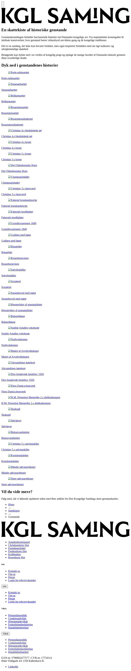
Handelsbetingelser (18, 627)
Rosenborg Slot (16, 557)
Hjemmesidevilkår (18, 621)
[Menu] (2, 4)
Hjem (11, 504)
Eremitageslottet (16, 548)
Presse (11, 577)
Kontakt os (14, 571)
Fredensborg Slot (17, 551)
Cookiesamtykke (17, 618)
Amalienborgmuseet (19, 542)
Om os (11, 574)
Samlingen (14, 510)
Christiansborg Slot (18, 545)
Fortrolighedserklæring (20, 624)
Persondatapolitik (17, 615)
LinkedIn (13, 666)
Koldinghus (14, 554)
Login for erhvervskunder (22, 580)
